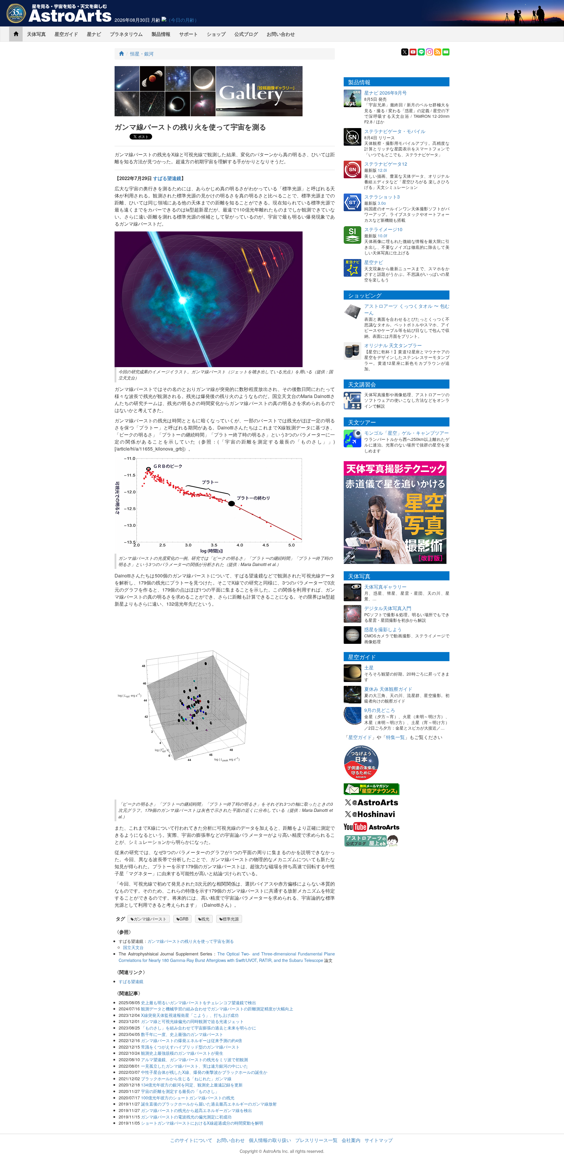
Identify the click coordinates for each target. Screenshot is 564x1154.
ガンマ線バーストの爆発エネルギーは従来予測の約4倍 (191, 1040)
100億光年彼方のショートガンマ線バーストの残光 (187, 1097)
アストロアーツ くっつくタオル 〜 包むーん (406, 309)
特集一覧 (395, 737)
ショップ (216, 34)
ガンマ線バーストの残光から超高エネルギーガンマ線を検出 (196, 1110)
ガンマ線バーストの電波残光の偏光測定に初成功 (186, 1116)
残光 (205, 919)
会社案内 (351, 1140)
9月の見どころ (379, 710)
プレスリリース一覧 (316, 1140)
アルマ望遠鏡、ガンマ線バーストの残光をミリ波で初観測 (194, 1059)
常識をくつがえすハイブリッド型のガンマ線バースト (190, 1047)
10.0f (382, 235)
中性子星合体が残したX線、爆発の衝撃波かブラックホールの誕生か (204, 1072)
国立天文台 (133, 947)
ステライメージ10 (383, 229)
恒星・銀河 (142, 53)
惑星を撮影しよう (383, 629)
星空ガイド (66, 34)
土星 (369, 667)
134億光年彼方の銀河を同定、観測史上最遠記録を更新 (192, 1084)
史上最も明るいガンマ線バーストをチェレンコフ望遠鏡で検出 (198, 1002)
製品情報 (161, 34)
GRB (183, 919)
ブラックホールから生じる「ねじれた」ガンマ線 (186, 1078)
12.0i (382, 170)
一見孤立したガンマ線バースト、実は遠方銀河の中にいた (194, 1066)
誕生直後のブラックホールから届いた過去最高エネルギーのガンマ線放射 (209, 1104)
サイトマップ (379, 1140)
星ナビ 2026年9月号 (385, 92)
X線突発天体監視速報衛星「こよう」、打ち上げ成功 (190, 1015)
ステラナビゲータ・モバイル (394, 131)
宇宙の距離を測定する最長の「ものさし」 (180, 1091)
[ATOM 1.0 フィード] (437, 51)
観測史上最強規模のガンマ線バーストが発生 (182, 1053)
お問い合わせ (281, 34)
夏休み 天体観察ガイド (388, 689)
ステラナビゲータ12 (385, 163)
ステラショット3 (382, 196)
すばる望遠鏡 (167, 178)
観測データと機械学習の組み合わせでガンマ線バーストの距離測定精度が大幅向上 (217, 1008)
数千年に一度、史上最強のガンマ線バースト (182, 1034)
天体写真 (36, 34)
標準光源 (230, 919)
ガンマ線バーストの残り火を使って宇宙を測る (190, 941)
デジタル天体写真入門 (387, 608)
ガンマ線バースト (150, 919)
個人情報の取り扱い (270, 1140)
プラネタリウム (126, 34)
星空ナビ (373, 262)
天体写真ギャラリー (385, 586)
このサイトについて (191, 1140)
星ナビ (94, 34)
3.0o (382, 203)
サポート (188, 34)
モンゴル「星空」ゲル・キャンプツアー (406, 432)
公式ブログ (246, 34)
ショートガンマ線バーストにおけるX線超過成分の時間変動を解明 (202, 1123)
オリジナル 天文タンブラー (393, 345)
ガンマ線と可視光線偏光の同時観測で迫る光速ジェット (192, 1021)
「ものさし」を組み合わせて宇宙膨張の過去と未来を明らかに (198, 1027)
